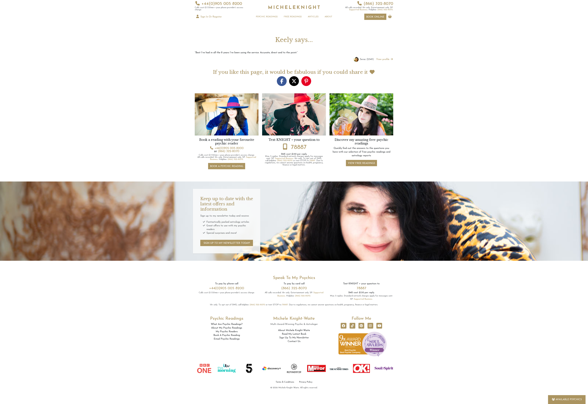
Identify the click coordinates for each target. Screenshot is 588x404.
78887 (299, 147)
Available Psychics (569, 399)
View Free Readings (361, 163)
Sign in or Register (211, 17)
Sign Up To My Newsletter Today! (227, 243)
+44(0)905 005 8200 (222, 4)
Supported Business (358, 10)
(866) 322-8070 (378, 4)
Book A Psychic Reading (226, 166)
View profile (383, 59)
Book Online (375, 17)
